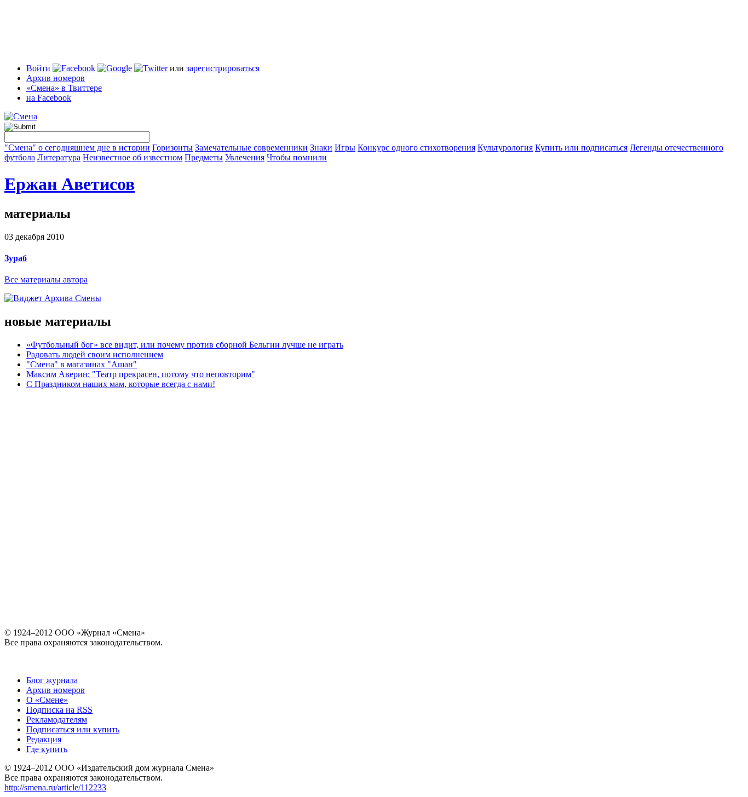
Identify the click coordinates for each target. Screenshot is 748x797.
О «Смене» (47, 699)
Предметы (204, 157)
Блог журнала (52, 680)
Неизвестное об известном (132, 157)
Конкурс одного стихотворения (416, 147)
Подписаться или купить (72, 729)
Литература (58, 157)
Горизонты (172, 147)
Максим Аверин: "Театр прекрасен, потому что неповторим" (140, 374)
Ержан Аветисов (69, 184)
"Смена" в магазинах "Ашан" (81, 364)
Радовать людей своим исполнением (94, 354)
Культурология (505, 147)
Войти (38, 68)
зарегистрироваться (223, 68)
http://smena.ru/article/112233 (55, 787)
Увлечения (244, 157)
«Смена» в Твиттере (64, 88)
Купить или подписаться (581, 147)
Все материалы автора (46, 279)
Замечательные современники (251, 147)
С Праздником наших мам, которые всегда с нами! (120, 384)
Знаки (321, 147)
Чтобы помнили (297, 157)
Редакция (43, 739)
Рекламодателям (56, 719)
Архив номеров (55, 78)
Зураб (15, 258)
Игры (345, 147)
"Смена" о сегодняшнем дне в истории (77, 147)
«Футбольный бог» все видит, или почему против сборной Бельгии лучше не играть (184, 344)
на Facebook (48, 97)
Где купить (46, 749)
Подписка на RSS (59, 709)
